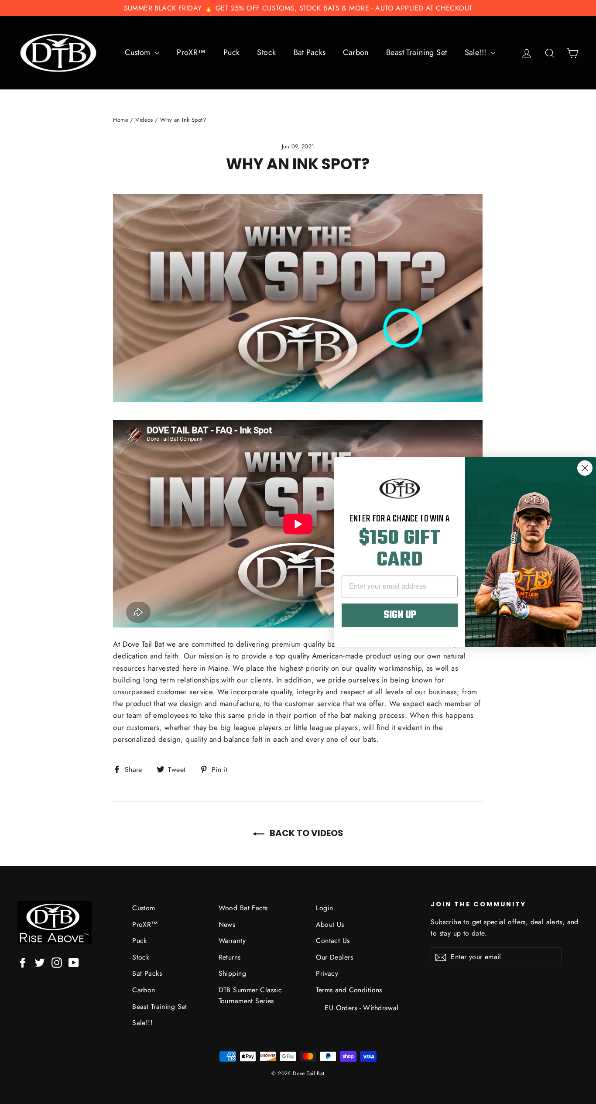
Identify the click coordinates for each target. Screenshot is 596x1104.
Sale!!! (477, 52)
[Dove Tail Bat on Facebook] (22, 962)
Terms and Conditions (349, 990)
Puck (231, 52)
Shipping (232, 973)
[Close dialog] (585, 468)
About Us (330, 924)
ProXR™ (191, 52)
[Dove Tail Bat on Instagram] (56, 962)
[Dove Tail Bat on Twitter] (39, 962)
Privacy (327, 973)
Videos (144, 120)
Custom (139, 52)
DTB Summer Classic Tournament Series (250, 995)
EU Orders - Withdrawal (361, 1008)
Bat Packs (310, 52)
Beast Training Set (416, 52)
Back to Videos (305, 833)
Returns (230, 957)
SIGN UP (400, 615)
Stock (266, 52)
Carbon (356, 52)
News (227, 924)
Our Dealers (334, 957)
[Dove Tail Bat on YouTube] (74, 962)
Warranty (232, 941)
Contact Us (332, 941)
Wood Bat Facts (243, 908)
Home (120, 120)
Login (324, 908)
